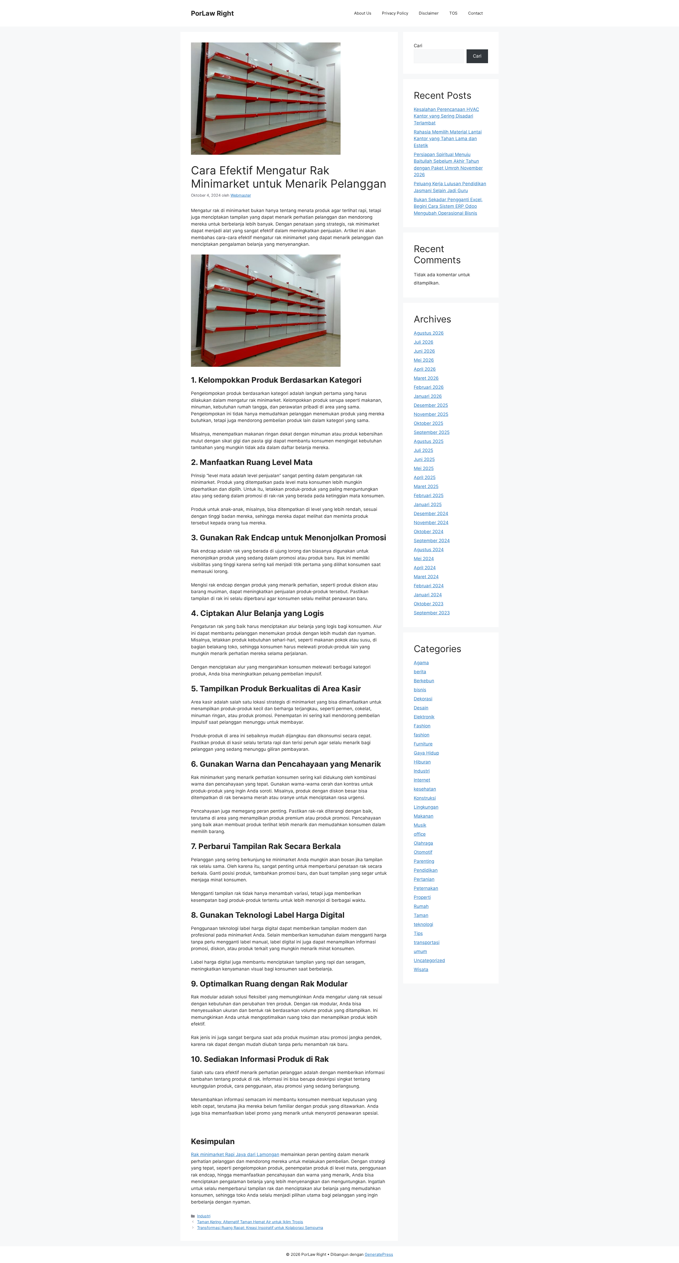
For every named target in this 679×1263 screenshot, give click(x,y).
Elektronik (424, 716)
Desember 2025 (431, 405)
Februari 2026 (429, 387)
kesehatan (425, 789)
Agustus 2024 (429, 549)
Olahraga (423, 843)
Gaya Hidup (426, 753)
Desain (421, 707)
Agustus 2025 (428, 441)
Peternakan (426, 888)
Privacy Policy (395, 13)
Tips (418, 933)
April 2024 (425, 567)
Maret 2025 (426, 486)
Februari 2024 (429, 585)
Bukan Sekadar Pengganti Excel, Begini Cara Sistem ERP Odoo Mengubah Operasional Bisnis (448, 206)
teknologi (423, 924)
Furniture (423, 744)
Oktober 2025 (428, 423)
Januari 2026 (428, 396)
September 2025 (432, 432)
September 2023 (432, 612)
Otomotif (423, 852)
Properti (422, 897)
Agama (421, 662)
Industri (203, 1216)
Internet (422, 780)
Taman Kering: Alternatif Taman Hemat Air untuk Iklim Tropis (250, 1221)
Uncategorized (429, 960)
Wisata (421, 969)
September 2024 (432, 540)
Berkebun (424, 680)
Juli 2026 (423, 342)
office (420, 834)
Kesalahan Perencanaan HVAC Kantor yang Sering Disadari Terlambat (446, 116)
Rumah (421, 906)
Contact (475, 13)
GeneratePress (379, 1254)
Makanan (423, 816)
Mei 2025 (424, 468)
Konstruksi (425, 798)
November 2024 (431, 522)
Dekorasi (423, 698)
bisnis (420, 689)
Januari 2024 (428, 594)
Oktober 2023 (428, 603)
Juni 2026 (424, 351)
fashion (421, 735)
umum (420, 951)
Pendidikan (426, 870)
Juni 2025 (424, 459)
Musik (420, 825)
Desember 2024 (431, 513)
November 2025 (431, 414)
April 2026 (425, 369)
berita (420, 671)
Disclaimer (429, 13)
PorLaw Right (212, 13)
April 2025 (425, 477)
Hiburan (422, 762)
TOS (453, 13)
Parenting (424, 861)
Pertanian (424, 879)
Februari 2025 (428, 495)
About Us (362, 13)
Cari (418, 45)
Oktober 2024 (428, 531)
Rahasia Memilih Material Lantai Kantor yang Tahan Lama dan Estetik (448, 138)
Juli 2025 (423, 450)
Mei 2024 (424, 558)
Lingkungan (426, 807)
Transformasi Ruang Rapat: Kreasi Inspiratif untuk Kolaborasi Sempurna (260, 1227)
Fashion (422, 726)
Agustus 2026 (429, 333)
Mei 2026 (424, 360)
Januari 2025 (428, 504)
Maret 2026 (426, 378)
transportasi (426, 942)
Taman (421, 915)
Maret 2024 (426, 576)
